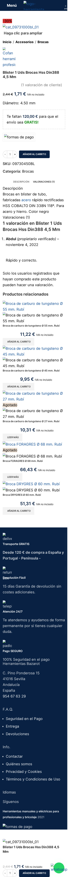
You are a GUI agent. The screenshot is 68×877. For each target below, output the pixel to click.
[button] (18, 342)
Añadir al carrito (34, 154)
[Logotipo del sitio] (34, 5)
